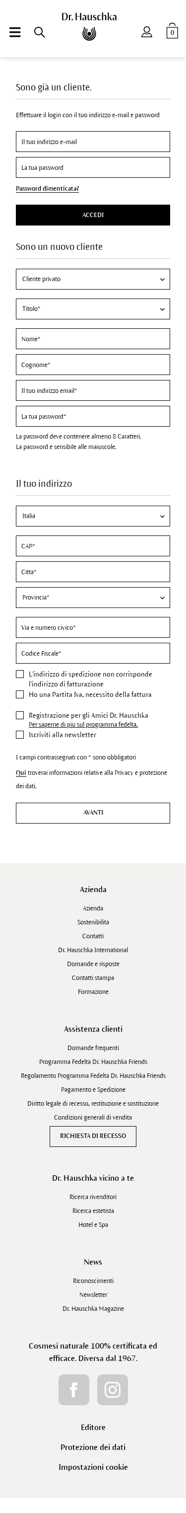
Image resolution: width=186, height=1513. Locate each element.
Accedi (93, 215)
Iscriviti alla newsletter (62, 735)
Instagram (112, 1389)
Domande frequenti (93, 1048)
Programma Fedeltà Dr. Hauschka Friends (93, 1062)
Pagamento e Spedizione (93, 1089)
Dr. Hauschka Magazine (93, 1308)
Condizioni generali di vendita (93, 1117)
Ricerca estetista (93, 1211)
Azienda (93, 889)
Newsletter (93, 1294)
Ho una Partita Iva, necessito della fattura (90, 694)
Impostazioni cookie (93, 1467)
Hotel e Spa (93, 1224)
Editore (93, 1427)
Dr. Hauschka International (93, 950)
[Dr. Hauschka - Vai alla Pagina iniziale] (93, 26)
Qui (21, 772)
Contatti (93, 936)
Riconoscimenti (93, 1281)
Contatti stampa (93, 978)
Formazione (93, 991)
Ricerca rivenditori (93, 1197)
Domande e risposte (93, 964)
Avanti (93, 812)
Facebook (74, 1389)
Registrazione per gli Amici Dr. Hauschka (88, 715)
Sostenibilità (93, 922)
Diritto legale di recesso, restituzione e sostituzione (93, 1103)
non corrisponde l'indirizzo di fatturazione (90, 679)
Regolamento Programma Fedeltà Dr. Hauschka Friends (93, 1075)
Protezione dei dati (93, 1447)
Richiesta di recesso (93, 1136)
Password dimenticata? (47, 188)
